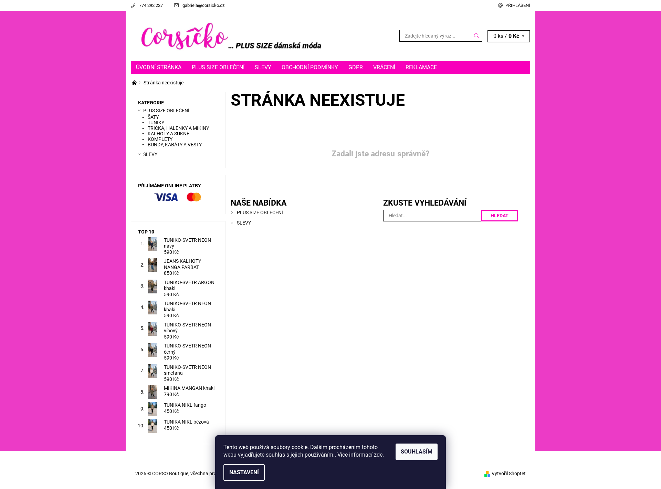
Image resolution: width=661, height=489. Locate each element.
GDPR (355, 67)
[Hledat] (476, 36)
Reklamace (421, 67)
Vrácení (384, 67)
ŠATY (153, 117)
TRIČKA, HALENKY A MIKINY (178, 128)
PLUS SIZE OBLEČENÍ (218, 67)
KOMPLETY (160, 139)
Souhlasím (416, 451)
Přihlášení (517, 5)
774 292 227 (151, 5)
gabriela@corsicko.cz (203, 5)
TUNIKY (156, 122)
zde (378, 454)
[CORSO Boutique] (230, 35)
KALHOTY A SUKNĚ (168, 133)
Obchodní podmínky (310, 67)
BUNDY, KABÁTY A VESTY (175, 144)
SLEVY (263, 67)
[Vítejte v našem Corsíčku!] (135, 82)
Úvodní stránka (158, 67)
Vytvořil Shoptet (509, 473)
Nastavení (244, 472)
